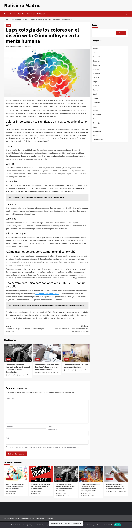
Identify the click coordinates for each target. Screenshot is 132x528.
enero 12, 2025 (23, 46)
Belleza (95, 48)
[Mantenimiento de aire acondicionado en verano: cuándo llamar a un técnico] (116, 474)
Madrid (95, 98)
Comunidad (97, 57)
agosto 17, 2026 (22, 375)
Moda (95, 106)
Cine (5, 14)
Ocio (94, 119)
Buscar (95, 25)
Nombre (9, 427)
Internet (96, 86)
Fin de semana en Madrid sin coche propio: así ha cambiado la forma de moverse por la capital (90, 487)
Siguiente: (71, 328)
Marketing (96, 102)
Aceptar (117, 525)
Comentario (10, 398)
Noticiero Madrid (22, 5)
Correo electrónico (52, 428)
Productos (96, 123)
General (12, 14)
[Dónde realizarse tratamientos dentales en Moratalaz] (76, 353)
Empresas (96, 73)
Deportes (21, 14)
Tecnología (97, 131)
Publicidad (41, 14)
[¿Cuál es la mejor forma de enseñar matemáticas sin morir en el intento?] (16, 474)
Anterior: (25, 328)
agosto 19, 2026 (11, 493)
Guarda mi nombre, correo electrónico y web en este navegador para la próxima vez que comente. (43, 447)
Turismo (96, 135)
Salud (8, 25)
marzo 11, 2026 (80, 370)
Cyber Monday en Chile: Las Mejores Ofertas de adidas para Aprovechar (40, 486)
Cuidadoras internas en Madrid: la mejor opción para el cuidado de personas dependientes (18, 368)
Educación (96, 69)
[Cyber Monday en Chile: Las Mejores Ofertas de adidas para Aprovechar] (41, 474)
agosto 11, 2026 (86, 496)
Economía (96, 65)
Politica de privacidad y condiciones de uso (19, 518)
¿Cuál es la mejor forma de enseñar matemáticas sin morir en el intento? (15, 486)
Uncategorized (98, 139)
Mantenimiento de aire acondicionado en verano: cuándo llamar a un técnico (115, 486)
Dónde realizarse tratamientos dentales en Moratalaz (76, 366)
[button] (126, 14)
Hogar (95, 82)
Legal (95, 94)
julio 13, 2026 (122, 491)
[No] (129, 525)
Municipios (31, 14)
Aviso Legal (40, 518)
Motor (95, 110)
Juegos (95, 90)
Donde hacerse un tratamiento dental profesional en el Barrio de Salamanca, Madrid (47, 367)
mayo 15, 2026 (51, 372)
